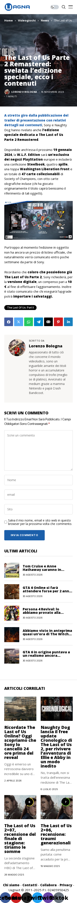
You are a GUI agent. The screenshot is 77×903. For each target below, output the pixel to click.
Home (8, 20)
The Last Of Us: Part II (20, 307)
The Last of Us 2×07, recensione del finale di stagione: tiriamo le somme (20, 838)
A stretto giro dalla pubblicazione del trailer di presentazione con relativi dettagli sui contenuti (36, 120)
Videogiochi (27, 20)
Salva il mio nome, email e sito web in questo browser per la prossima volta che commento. (40, 522)
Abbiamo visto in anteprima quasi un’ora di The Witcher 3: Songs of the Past (48, 634)
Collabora (48, 885)
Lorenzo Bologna (24, 92)
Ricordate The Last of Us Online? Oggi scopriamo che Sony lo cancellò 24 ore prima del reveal (20, 742)
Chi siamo (11, 885)
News (45, 20)
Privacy (66, 885)
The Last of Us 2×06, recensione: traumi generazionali (56, 834)
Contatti (29, 885)
